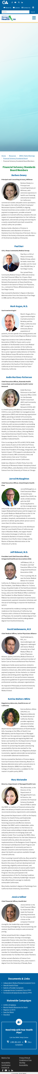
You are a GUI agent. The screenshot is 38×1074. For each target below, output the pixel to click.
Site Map (22, 1063)
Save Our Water (8, 1012)
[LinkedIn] (22, 2)
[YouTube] (15, 2)
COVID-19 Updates (9, 1005)
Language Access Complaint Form (15, 990)
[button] (33, 7)
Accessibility (23, 1065)
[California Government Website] (5, 2)
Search (33, 12)
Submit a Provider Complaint (13, 988)
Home (4, 156)
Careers (17, 8)
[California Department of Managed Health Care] (9, 17)
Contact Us (26, 8)
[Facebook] (12, 2)
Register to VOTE (9, 1010)
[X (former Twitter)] (19, 2)
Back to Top (6, 1058)
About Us (8, 8)
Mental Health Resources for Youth (15, 1007)
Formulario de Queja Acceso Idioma (15, 993)
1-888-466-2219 (15, 1042)
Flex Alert (6, 1015)
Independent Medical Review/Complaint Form (19, 983)
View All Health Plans (10, 985)
